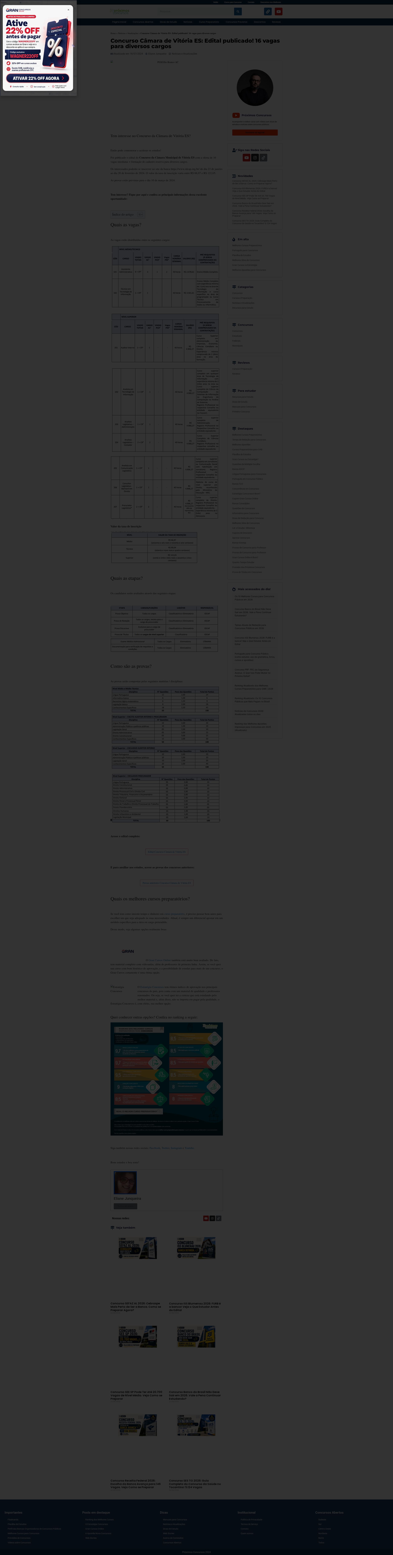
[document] (196, 777)
